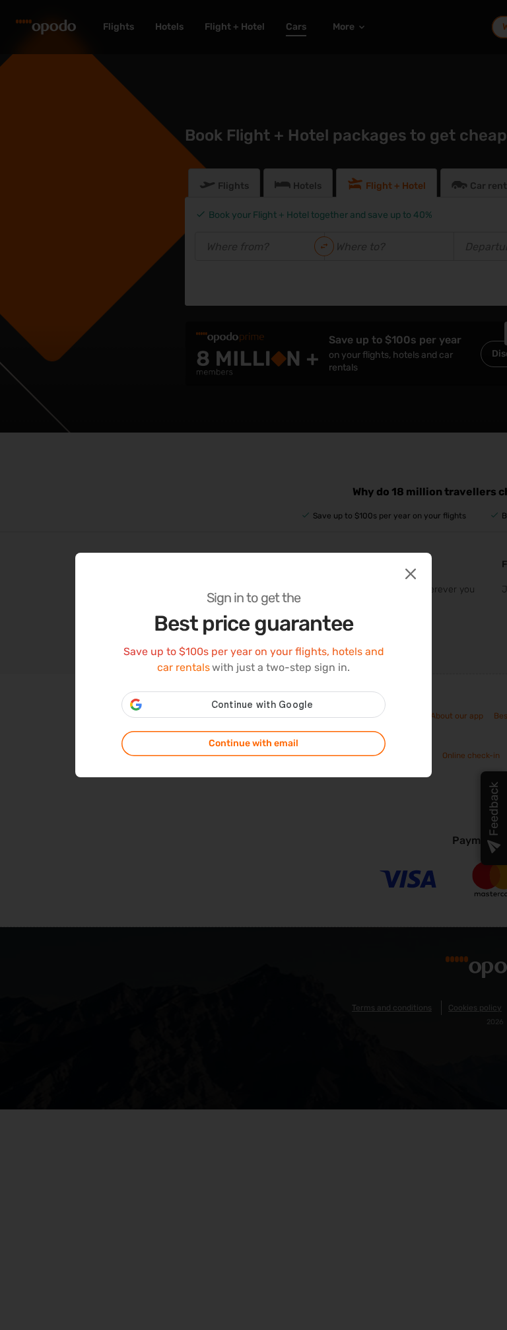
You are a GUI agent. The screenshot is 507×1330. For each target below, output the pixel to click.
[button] (409, 572)
